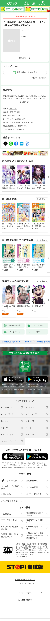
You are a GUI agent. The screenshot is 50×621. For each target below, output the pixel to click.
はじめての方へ (11, 480)
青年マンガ (16, 116)
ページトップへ (25, 593)
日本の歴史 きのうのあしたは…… (24, 122)
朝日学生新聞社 (15, 112)
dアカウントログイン (10, 501)
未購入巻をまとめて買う (27, 72)
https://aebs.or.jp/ (23, 556)
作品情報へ (23, 58)
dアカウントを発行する (25, 580)
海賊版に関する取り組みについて (9, 535)
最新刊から (43, 78)
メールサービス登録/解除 (10, 487)
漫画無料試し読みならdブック (11, 341)
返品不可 (24, 36)
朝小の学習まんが (18, 119)
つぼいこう (25, 30)
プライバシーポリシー (9, 521)
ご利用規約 (6, 514)
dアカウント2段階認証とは (9, 528)
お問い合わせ (7, 494)
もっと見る (41, 199)
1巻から (35, 78)
